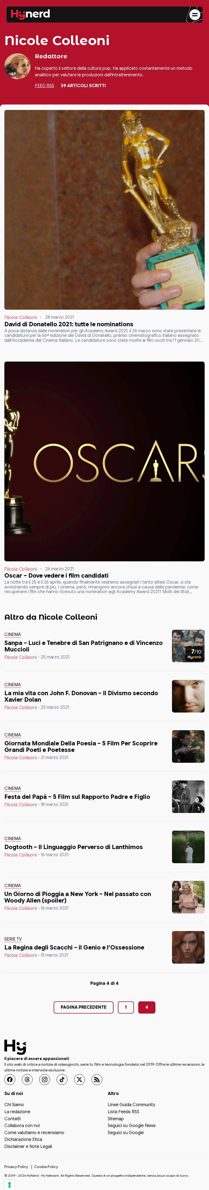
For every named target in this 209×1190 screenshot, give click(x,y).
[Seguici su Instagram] (44, 1079)
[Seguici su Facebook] (9, 1079)
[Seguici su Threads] (27, 1079)
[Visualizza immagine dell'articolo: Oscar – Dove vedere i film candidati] (104, 461)
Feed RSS (44, 86)
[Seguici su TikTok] (62, 1079)
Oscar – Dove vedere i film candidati (56, 575)
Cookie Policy (46, 1166)
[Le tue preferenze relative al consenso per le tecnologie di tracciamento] (9, 1185)
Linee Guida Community (131, 1105)
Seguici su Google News (132, 1125)
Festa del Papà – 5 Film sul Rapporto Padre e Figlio (77, 796)
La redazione (17, 1112)
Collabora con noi (22, 1125)
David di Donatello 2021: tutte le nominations (68, 324)
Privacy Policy (16, 1166)
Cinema (12, 634)
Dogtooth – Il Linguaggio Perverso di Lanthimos (73, 847)
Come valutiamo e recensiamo (34, 1133)
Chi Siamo (14, 1105)
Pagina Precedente (83, 1007)
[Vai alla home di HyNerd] (30, 14)
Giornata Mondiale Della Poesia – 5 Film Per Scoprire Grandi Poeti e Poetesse (81, 747)
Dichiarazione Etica (23, 1140)
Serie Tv (13, 939)
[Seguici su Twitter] (79, 1079)
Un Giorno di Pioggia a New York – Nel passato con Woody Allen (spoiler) (77, 897)
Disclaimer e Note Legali (28, 1146)
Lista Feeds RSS (123, 1112)
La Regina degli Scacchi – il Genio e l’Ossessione (74, 947)
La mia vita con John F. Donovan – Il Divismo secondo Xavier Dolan (81, 696)
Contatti (12, 1119)
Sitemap (116, 1119)
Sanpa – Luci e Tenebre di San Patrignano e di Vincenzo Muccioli (83, 646)
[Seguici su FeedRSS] (96, 1079)
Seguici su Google (126, 1133)
